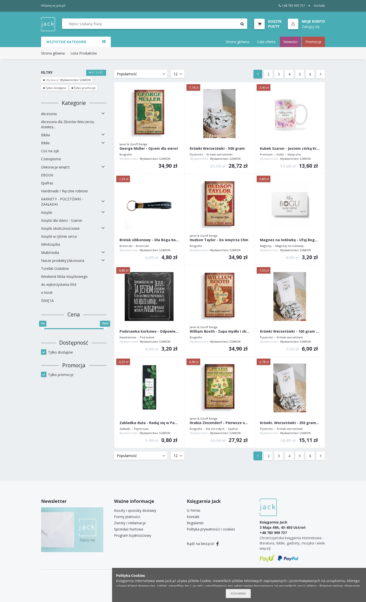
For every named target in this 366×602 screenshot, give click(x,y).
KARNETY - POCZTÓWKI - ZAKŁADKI (62, 202)
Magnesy (266, 246)
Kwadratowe (128, 337)
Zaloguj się (310, 26)
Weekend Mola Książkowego (64, 276)
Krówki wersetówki (220, 154)
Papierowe (141, 429)
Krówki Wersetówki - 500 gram (217, 149)
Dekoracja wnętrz (55, 167)
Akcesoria (49, 113)
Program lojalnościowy (132, 535)
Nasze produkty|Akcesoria (62, 260)
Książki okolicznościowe (60, 228)
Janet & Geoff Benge (133, 144)
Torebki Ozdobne (55, 268)
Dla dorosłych (215, 429)
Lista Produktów (83, 53)
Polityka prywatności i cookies (211, 529)
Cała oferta (266, 41)
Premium (266, 154)
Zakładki (125, 429)
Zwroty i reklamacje (130, 523)
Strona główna (237, 41)
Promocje (313, 41)
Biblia (45, 135)
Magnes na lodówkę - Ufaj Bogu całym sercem (289, 240)
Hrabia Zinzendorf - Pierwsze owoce (219, 423)
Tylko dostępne (55, 88)
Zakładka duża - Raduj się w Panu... (149, 423)
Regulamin (195, 523)
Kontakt (319, 5)
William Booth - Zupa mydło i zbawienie (219, 331)
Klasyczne (294, 154)
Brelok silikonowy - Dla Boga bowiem (149, 240)
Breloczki (126, 246)
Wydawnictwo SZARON (68, 80)
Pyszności (196, 154)
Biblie (45, 143)
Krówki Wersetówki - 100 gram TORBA (289, 331)
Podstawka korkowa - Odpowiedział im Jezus (149, 331)
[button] (306, 24)
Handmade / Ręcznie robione (64, 191)
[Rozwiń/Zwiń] (103, 113)
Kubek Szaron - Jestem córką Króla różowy (289, 149)
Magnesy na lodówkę (289, 246)
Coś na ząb (50, 151)
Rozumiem (238, 593)
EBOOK (47, 175)
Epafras (47, 183)
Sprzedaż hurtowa (128, 529)
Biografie (126, 154)
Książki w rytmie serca (59, 236)
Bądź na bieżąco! (201, 543)
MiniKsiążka (50, 244)
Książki (46, 212)
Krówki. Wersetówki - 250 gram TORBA (289, 423)
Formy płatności (127, 516)
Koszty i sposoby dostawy (135, 510)
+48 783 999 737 (293, 5)
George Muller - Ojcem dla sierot (149, 149)
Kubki (280, 154)
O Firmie (193, 510)
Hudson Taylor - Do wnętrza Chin (219, 240)
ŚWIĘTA (47, 300)
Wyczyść (96, 72)
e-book (47, 292)
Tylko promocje (85, 88)
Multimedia (50, 252)
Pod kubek (147, 337)
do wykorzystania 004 (58, 284)
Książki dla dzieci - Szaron (61, 220)
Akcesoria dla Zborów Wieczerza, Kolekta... (68, 124)
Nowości (290, 41)
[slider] (42, 328)
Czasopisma (51, 158)
